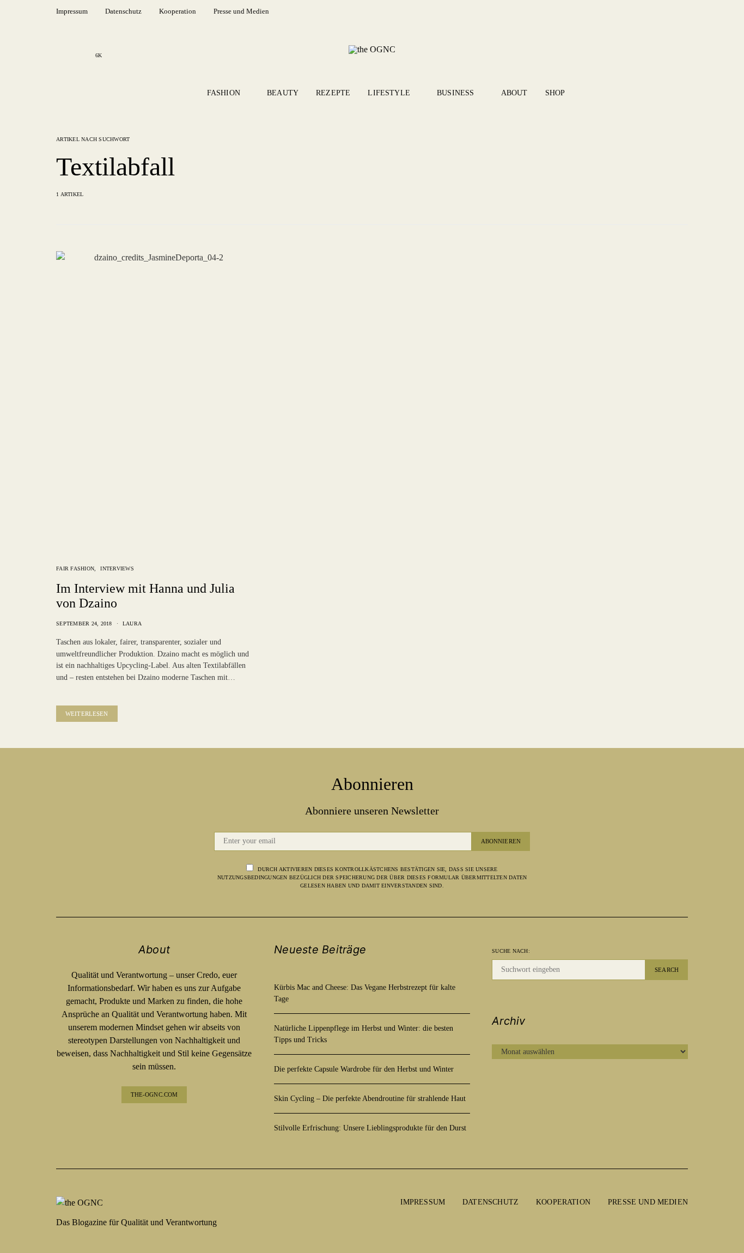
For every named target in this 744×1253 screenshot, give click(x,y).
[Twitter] (180, 1125)
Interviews (117, 568)
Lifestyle (389, 93)
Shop (555, 93)
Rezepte (333, 93)
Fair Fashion (75, 568)
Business (455, 93)
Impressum (72, 11)
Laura (132, 623)
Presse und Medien (241, 11)
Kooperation (177, 11)
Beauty (282, 93)
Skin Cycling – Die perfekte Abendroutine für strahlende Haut (370, 1098)
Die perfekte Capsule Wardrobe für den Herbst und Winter (364, 1069)
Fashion (223, 93)
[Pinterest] (162, 1125)
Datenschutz (123, 11)
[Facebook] (63, 49)
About (514, 93)
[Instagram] (81, 49)
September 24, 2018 (84, 623)
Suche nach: (511, 951)
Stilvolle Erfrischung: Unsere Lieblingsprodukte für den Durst (370, 1128)
